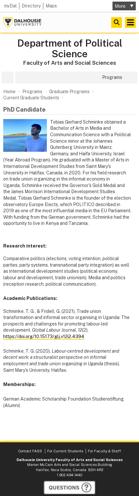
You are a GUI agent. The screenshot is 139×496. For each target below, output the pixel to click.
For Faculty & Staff (104, 451)
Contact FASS (30, 451)
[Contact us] (69, 487)
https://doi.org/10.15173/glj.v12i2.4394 (43, 336)
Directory (31, 5)
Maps (51, 5)
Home (9, 91)
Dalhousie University (22, 22)
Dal (10, 5)
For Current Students (65, 451)
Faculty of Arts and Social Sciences (69, 63)
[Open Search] (116, 22)
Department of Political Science (69, 48)
